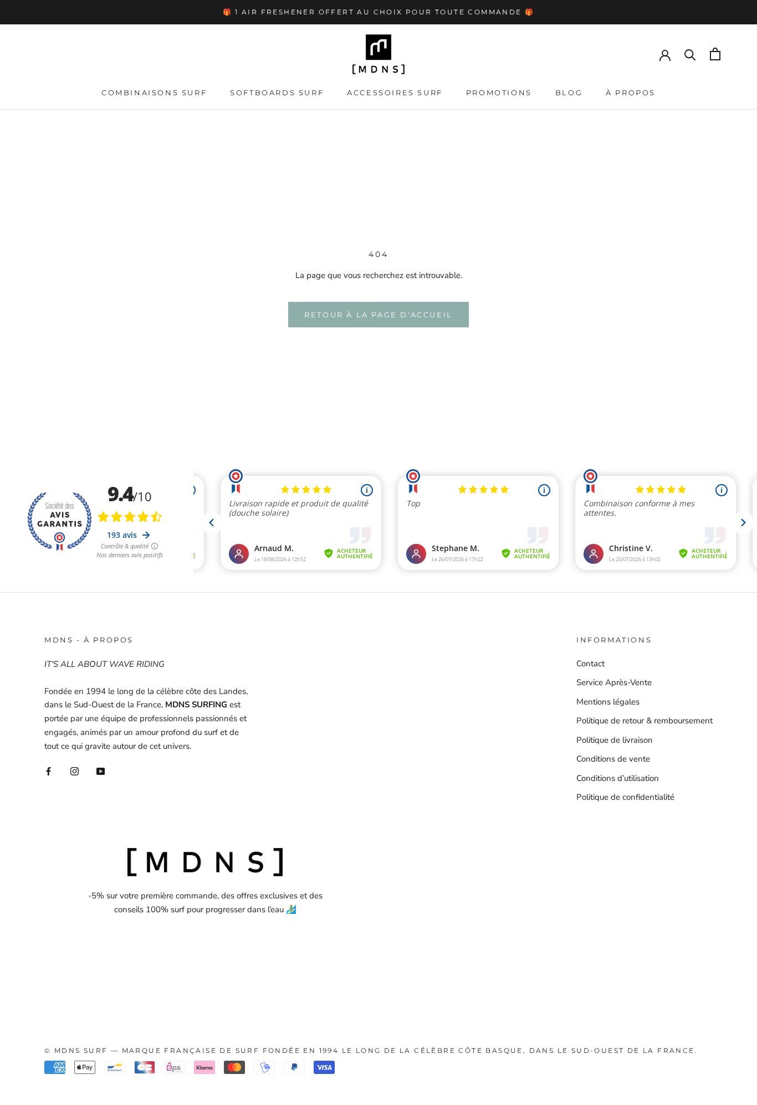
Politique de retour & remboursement (644, 720)
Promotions (499, 92)
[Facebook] (48, 771)
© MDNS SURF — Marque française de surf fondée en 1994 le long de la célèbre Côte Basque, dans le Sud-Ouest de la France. (371, 1050)
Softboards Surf (277, 92)
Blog (568, 92)
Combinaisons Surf (154, 92)
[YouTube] (100, 771)
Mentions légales (608, 701)
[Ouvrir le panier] (715, 54)
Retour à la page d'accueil (378, 314)
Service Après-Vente (614, 682)
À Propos (631, 92)
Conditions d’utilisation (617, 778)
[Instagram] (74, 771)
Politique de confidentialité (625, 797)
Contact (590, 663)
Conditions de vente (613, 758)
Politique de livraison (614, 740)
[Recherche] (690, 54)
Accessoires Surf (395, 92)
